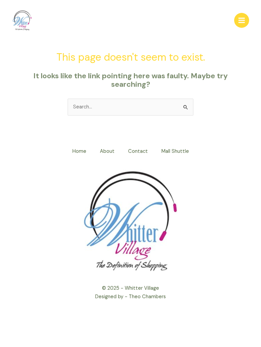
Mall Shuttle (175, 151)
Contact (138, 151)
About (107, 151)
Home (79, 151)
